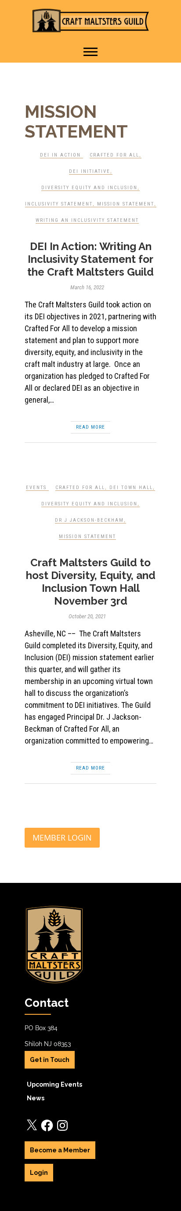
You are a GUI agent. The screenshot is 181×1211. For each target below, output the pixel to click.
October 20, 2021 (87, 616)
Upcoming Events (54, 1084)
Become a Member (60, 1150)
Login (39, 1172)
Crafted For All (114, 155)
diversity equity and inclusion (89, 188)
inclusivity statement (59, 204)
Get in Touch (49, 1059)
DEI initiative (89, 171)
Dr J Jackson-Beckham (89, 520)
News (35, 1098)
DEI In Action (60, 155)
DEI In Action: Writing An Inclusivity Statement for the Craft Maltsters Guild (90, 259)
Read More (90, 427)
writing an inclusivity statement (87, 220)
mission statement (125, 204)
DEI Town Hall (131, 487)
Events (36, 487)
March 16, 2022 (87, 287)
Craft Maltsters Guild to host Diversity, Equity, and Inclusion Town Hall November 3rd (91, 581)
